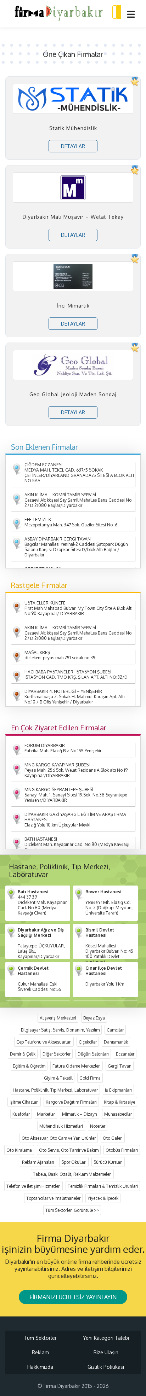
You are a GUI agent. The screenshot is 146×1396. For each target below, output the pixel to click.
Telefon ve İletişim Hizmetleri (33, 1186)
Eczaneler (125, 1054)
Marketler (46, 1114)
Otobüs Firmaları (122, 1150)
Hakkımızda (40, 1367)
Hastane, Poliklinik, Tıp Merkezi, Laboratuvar (55, 1090)
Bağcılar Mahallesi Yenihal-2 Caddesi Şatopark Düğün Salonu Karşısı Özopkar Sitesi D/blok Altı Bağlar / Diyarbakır (76, 546)
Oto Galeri (113, 1138)
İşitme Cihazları (24, 1102)
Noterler (97, 1126)
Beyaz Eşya (94, 1018)
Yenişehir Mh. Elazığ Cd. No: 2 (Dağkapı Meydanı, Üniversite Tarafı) (109, 902)
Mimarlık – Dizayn (79, 1114)
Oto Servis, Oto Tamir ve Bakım (69, 1150)
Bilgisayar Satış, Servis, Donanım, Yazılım (60, 1030)
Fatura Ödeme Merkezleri (76, 1066)
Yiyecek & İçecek (103, 1198)
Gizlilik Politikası (106, 1367)
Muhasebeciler (118, 1114)
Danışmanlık (116, 1042)
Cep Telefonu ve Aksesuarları (44, 1042)
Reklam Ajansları (38, 1162)
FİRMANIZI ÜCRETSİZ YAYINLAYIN (73, 1297)
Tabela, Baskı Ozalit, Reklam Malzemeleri (72, 1174)
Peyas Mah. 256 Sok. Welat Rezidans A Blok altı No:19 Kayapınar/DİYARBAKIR (76, 770)
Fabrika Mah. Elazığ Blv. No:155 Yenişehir (62, 748)
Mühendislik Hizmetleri (61, 1126)
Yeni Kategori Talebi (106, 1338)
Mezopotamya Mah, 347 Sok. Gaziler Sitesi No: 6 (70, 522)
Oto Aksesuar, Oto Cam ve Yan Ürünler (59, 1138)
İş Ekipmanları (118, 1090)
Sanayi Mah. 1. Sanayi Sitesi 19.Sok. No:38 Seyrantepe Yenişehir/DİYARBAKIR (75, 795)
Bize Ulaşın (106, 1352)
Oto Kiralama (19, 1150)
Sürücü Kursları (108, 1162)
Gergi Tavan (119, 1066)
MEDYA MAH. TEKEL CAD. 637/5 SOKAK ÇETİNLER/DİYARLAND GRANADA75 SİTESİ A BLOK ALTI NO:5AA (79, 472)
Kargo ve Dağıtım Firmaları (71, 1102)
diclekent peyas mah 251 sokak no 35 (59, 655)
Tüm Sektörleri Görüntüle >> (72, 1210)
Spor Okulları (73, 1162)
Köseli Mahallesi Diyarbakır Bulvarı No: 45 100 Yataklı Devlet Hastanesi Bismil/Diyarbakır (109, 948)
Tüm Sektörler (40, 1338)
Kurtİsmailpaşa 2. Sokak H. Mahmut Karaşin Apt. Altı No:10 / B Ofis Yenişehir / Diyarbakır (74, 697)
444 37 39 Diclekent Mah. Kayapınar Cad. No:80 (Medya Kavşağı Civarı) (42, 902)
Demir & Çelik (22, 1054)
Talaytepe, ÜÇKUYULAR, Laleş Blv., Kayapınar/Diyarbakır (41, 943)
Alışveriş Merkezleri (58, 1018)
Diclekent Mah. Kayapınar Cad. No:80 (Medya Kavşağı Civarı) (76, 844)
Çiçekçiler (88, 1042)
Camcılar (115, 1030)
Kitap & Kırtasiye (119, 1102)
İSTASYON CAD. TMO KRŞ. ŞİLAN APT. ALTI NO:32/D (76, 674)
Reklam (40, 1352)
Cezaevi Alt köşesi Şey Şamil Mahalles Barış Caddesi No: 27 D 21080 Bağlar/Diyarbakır (78, 500)
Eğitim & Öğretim (29, 1066)
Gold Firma (90, 1078)
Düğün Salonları (93, 1054)
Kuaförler (21, 1114)
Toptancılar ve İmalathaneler (53, 1198)
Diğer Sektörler (57, 1054)
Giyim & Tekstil (58, 1078)
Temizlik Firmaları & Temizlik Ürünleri (103, 1186)
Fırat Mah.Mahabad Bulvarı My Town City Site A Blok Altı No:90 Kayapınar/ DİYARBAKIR (78, 608)
